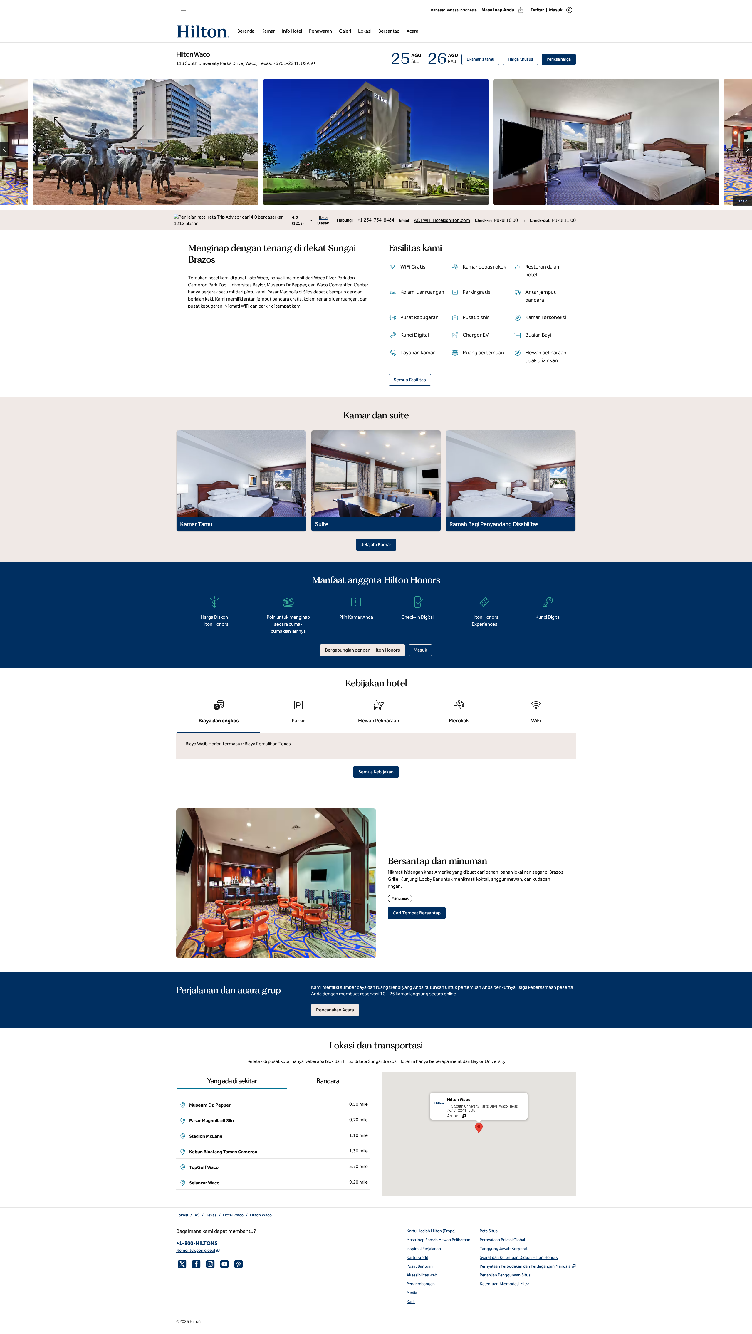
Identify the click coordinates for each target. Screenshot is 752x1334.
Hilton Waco (261, 1215)
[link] (375, 220)
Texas (211, 1215)
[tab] (218, 714)
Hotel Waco (233, 1215)
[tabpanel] (376, 746)
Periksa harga (561, 59)
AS (196, 1215)
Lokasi (182, 1215)
